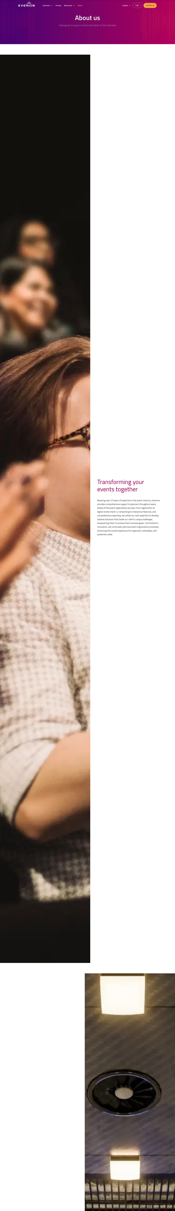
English (125, 5)
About (80, 5)
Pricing (58, 5)
